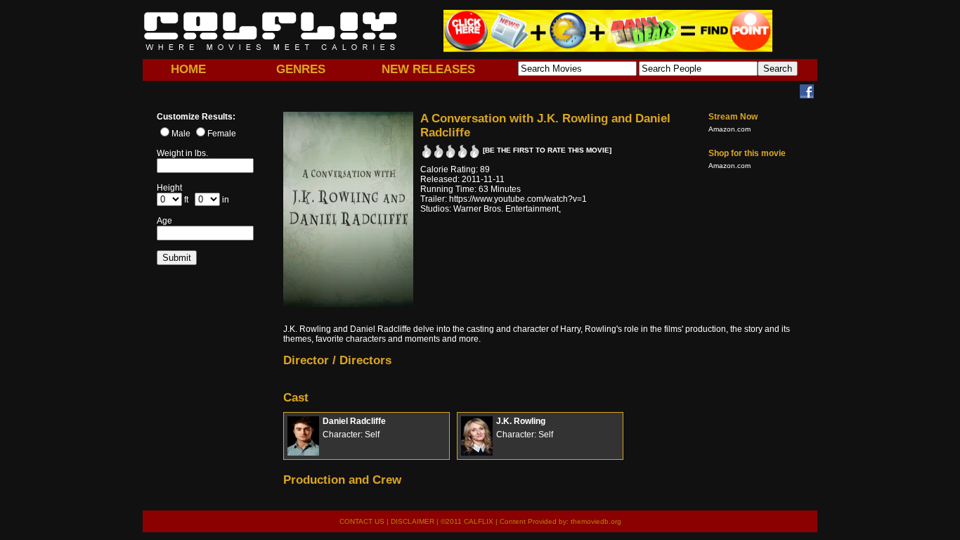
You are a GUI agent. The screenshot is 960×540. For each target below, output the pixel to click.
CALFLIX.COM (270, 31)
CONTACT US (361, 521)
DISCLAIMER (412, 521)
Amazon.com (729, 129)
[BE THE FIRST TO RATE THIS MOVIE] (547, 150)
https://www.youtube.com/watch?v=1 (518, 199)
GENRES (300, 69)
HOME (188, 69)
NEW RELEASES (428, 69)
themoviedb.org (596, 521)
